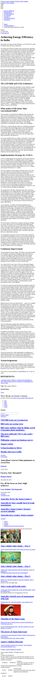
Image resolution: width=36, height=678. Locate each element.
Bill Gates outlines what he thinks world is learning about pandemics (18, 429)
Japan (5, 403)
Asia (5, 401)
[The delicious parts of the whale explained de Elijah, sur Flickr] (12, 638)
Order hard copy (29, 398)
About (5, 521)
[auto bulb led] (5, 33)
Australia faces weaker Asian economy (17, 515)
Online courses (5, 415)
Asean (5, 406)
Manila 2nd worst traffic (11, 452)
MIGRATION (8, 12)
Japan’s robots (7, 444)
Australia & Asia (5, 495)
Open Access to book (18, 398)
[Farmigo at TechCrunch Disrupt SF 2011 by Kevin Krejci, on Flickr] (11, 562)
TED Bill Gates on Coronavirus (14, 420)
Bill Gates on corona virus (12, 424)
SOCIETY (7, 17)
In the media (4, 456)
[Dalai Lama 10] (11, 615)
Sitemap (6, 524)
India (5, 402)
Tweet (2, 392)
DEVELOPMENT (9, 11)
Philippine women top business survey (17, 440)
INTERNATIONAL (9, 18)
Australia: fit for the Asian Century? (16, 499)
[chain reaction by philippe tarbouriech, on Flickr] (11, 542)
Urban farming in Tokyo (11, 448)
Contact (6, 523)
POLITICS (7, 20)
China (5, 405)
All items (3, 455)
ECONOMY (7, 15)
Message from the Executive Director (14, 526)
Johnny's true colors (6, 529)
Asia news (3, 416)
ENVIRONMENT (9, 14)
